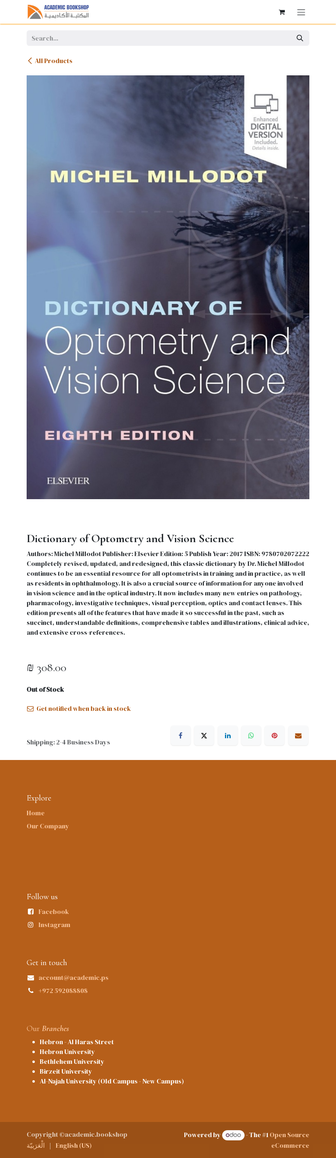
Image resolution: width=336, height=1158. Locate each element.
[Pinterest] (274, 735)
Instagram (54, 924)
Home (36, 812)
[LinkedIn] (228, 735)
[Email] (298, 735)
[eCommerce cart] (281, 12)
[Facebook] (181, 735)
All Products (54, 60)
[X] (204, 735)
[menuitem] (36, 1145)
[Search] (300, 38)
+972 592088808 (63, 990)
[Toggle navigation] (301, 11)
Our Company (48, 825)
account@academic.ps (74, 977)
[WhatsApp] (251, 735)
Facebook (54, 911)
